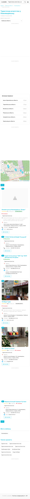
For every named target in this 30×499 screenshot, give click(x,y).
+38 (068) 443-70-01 (13, 318)
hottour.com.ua (12, 414)
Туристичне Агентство (7, 215)
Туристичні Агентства (20, 446)
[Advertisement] (15, 39)
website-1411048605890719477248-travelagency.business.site (14, 272)
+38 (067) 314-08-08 (15, 248)
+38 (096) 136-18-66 (12, 359)
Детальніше (5, 231)
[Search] (25, 2)
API (26, 495)
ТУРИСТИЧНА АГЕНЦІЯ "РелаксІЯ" (15, 237)
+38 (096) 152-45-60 (13, 227)
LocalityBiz (4, 2)
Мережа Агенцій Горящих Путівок (15, 401)
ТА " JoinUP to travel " (8, 348)
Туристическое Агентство (7, 446)
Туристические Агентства (15, 443)
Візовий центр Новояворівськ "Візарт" (14, 209)
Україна (2, 5)
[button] (22, 172)
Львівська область (9, 5)
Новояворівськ (17, 5)
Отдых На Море (16, 452)
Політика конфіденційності (18, 495)
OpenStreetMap (26, 180)
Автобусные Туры (16, 449)
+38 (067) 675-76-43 (15, 412)
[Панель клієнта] (28, 2)
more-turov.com (10, 320)
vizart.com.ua (9, 229)
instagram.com (10, 361)
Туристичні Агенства (6, 452)
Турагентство (4, 443)
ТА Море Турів (6, 302)
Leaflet (20, 180)
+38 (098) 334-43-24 (15, 268)
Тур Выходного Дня (5, 449)
